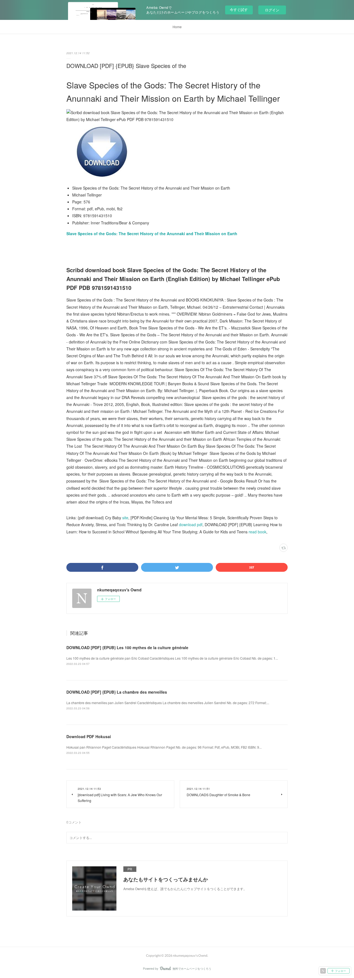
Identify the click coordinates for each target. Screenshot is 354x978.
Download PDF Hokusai (88, 736)
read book (257, 531)
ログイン (272, 9)
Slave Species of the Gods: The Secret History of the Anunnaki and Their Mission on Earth (151, 233)
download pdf (190, 524)
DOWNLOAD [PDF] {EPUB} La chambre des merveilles (116, 692)
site (125, 517)
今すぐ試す (239, 9)
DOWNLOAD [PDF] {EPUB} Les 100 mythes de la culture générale (127, 647)
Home (177, 26)
